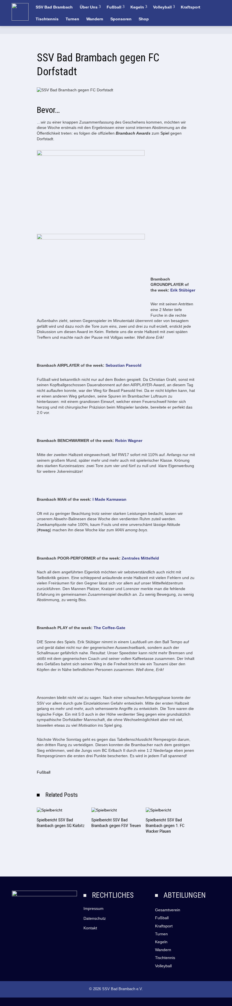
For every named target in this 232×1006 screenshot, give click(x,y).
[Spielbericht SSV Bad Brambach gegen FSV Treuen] (104, 810)
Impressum (93, 908)
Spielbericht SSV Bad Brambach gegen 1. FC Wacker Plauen (165, 825)
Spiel (164, 133)
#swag (44, 530)
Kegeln (137, 7)
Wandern (94, 19)
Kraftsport (190, 7)
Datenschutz (94, 918)
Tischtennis (47, 19)
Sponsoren (121, 19)
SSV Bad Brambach (54, 7)
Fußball (114, 7)
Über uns (89, 7)
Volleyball (162, 7)
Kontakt (90, 928)
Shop (144, 19)
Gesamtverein (167, 910)
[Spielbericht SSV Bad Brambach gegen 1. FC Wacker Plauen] (158, 810)
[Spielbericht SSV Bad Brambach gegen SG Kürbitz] (49, 810)
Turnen (72, 19)
